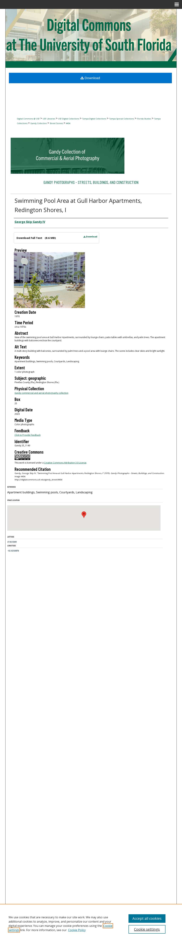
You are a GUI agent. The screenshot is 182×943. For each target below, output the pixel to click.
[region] (91, 923)
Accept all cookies (147, 918)
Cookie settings (147, 929)
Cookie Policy (77, 930)
